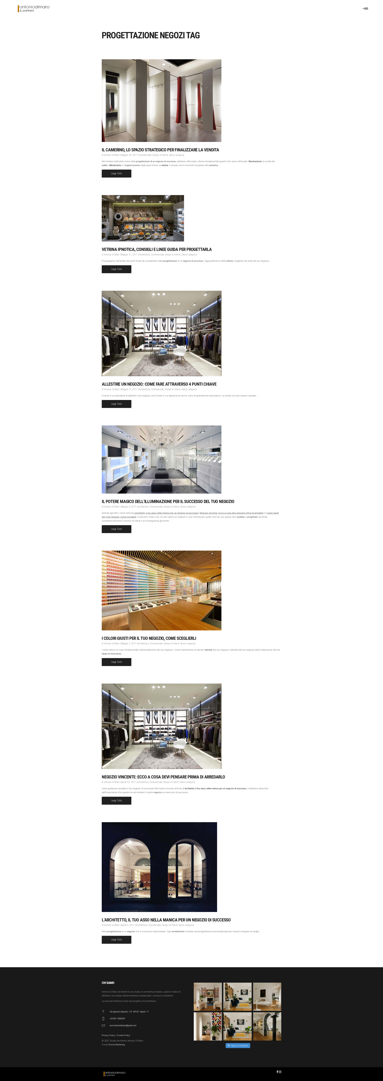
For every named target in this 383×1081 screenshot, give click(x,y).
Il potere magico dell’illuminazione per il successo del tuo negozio (168, 501)
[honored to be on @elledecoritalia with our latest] (267, 997)
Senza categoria (176, 155)
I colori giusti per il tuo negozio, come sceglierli (149, 638)
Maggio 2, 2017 (128, 643)
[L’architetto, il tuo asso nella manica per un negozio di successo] (159, 867)
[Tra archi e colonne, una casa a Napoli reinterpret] (237, 1026)
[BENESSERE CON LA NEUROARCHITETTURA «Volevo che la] (267, 1026)
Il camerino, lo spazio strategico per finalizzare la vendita (160, 149)
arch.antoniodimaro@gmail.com (123, 1025)
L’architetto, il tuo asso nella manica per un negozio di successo (166, 513)
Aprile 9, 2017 (127, 925)
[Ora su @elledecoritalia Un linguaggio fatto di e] (208, 997)
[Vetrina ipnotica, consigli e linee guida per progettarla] (143, 218)
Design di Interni (160, 155)
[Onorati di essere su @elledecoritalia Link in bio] (237, 997)
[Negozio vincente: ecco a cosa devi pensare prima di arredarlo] (161, 726)
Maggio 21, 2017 (129, 254)
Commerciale (145, 155)
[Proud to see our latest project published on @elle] (208, 1026)
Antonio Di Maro (112, 155)
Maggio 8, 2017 (128, 506)
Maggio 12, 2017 (129, 389)
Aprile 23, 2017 (128, 782)
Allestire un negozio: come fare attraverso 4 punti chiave (159, 384)
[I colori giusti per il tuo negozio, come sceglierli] (161, 590)
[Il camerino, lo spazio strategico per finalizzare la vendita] (161, 100)
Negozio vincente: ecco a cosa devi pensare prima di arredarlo (231, 513)
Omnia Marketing (116, 1044)
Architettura (144, 254)
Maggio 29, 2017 (129, 155)
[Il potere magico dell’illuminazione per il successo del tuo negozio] (161, 459)
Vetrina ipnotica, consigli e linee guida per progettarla (157, 249)
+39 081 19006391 (117, 1018)
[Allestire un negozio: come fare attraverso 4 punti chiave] (161, 333)
